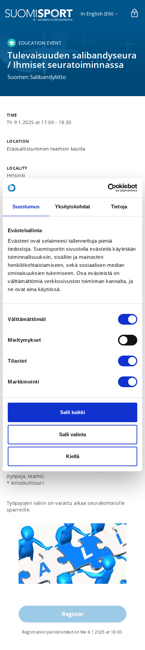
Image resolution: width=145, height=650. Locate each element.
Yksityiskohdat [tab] (72, 206)
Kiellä (72, 456)
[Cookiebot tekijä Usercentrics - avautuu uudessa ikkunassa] (107, 188)
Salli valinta (72, 434)
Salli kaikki (72, 412)
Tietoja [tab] (119, 206)
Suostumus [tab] (26, 206)
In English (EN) (97, 13)
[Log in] (134, 13)
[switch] (127, 340)
